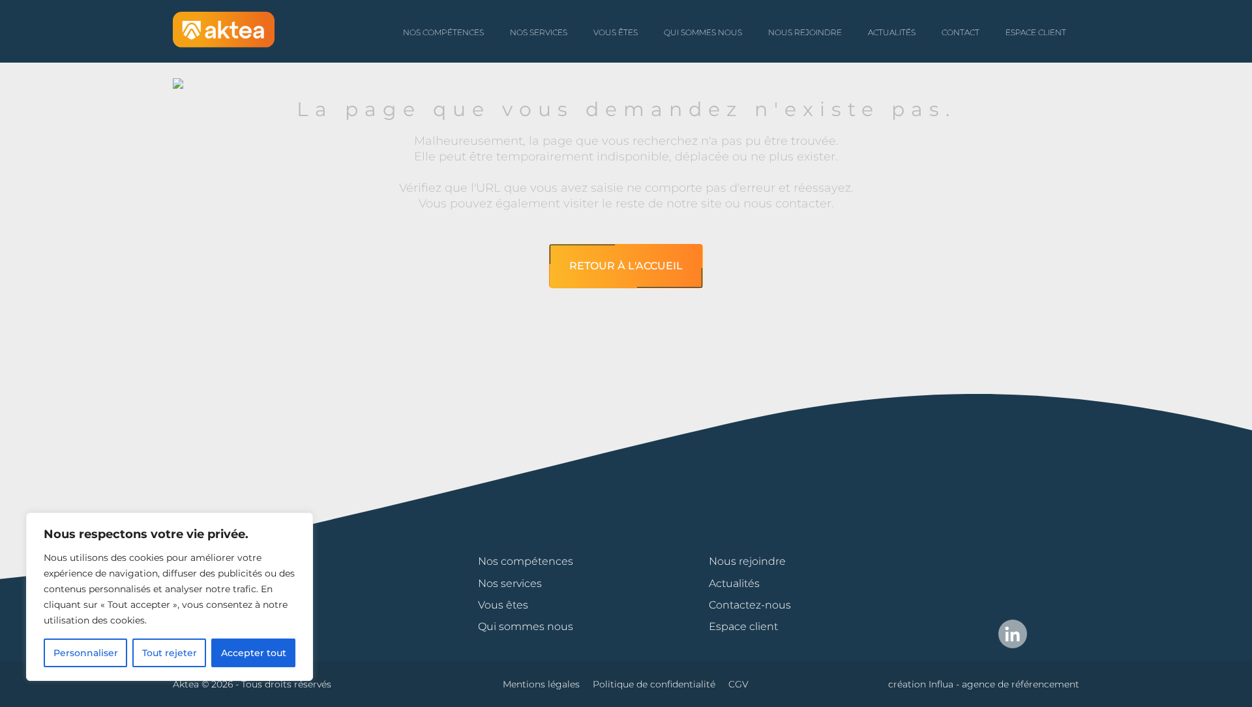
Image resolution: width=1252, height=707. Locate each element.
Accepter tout (253, 653)
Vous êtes (615, 32)
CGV (738, 684)
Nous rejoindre (805, 32)
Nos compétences (443, 32)
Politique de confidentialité (654, 684)
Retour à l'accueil (626, 266)
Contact (960, 32)
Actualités (892, 32)
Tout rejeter (169, 653)
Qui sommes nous (703, 32)
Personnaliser (85, 653)
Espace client (1036, 32)
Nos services (538, 32)
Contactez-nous (750, 605)
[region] (169, 597)
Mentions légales (541, 684)
